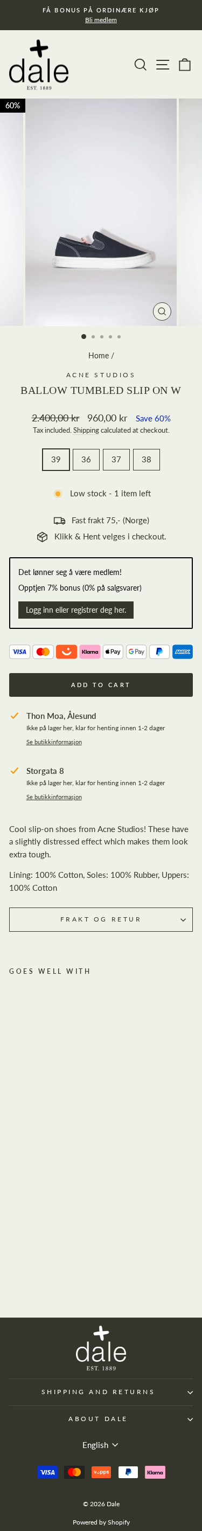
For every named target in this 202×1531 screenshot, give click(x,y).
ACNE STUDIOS (101, 375)
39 (56, 459)
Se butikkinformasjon (54, 742)
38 (146, 459)
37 (116, 459)
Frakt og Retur (101, 919)
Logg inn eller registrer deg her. (76, 609)
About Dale (98, 1419)
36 (86, 459)
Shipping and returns (98, 1392)
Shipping (86, 430)
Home (98, 355)
